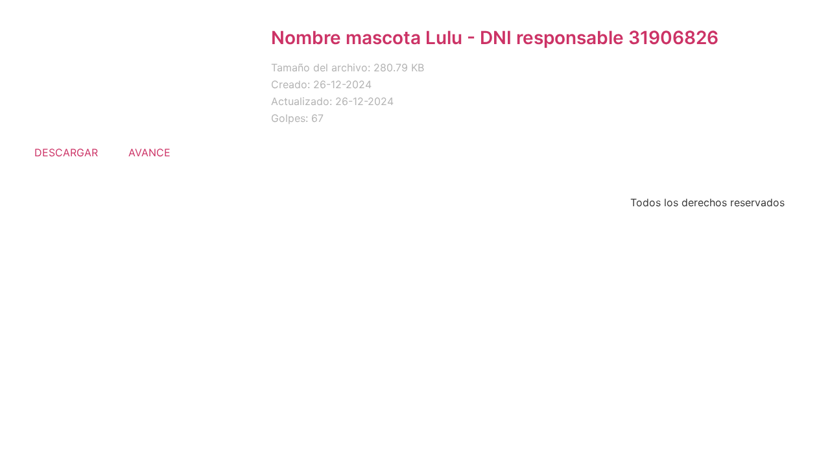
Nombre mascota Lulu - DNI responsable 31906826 (494, 38)
